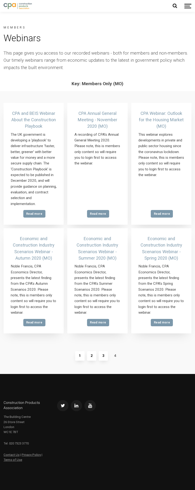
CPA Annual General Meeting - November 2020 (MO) (97, 120)
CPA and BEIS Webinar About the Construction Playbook (33, 120)
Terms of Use (13, 460)
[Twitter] (62, 405)
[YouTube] (90, 405)
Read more (34, 213)
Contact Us (12, 455)
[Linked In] (76, 405)
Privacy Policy (31, 455)
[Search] (175, 6)
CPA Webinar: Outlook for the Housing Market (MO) (161, 120)
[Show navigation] (187, 6)
